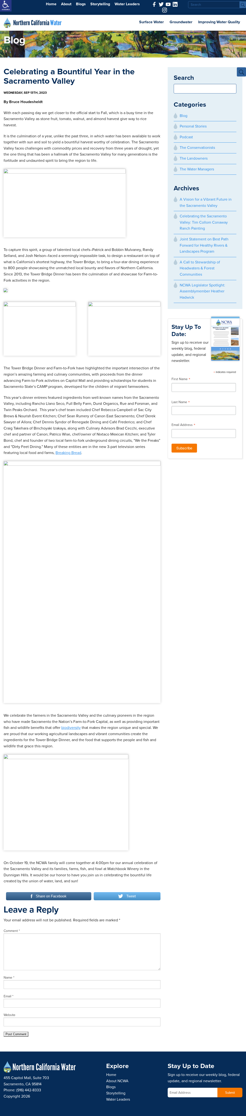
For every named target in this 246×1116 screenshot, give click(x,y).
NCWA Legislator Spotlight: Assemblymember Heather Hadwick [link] (202, 291)
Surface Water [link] (151, 22)
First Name (181, 380)
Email (8, 996)
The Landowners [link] (194, 158)
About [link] (66, 4)
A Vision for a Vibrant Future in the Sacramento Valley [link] (206, 202)
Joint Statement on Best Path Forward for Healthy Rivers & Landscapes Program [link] (204, 245)
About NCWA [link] (117, 1081)
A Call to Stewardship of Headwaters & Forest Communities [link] (200, 268)
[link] (6, 6)
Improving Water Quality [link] (219, 22)
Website (9, 1015)
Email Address (183, 425)
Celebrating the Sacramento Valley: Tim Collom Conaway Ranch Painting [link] (204, 222)
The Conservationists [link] (197, 147)
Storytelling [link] (100, 4)
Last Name (181, 403)
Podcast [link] (186, 137)
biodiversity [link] (71, 727)
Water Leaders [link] (127, 4)
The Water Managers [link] (197, 169)
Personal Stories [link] (193, 126)
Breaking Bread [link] (68, 452)
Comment (12, 931)
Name (9, 978)
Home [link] (51, 4)
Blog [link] (183, 115)
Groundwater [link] (181, 22)
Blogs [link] (81, 4)
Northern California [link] (37, 23)
